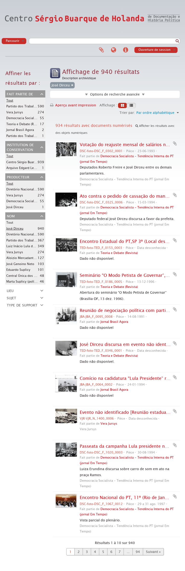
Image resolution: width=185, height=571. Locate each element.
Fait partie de (20, 94)
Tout (9, 100)
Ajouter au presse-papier (174, 143)
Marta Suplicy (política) (23, 281)
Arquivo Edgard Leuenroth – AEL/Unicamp (37, 168)
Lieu (10, 290)
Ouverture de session (155, 50)
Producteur (18, 177)
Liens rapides (125, 50)
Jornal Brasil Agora (20, 130)
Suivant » (153, 552)
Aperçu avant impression (75, 105)
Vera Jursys (14, 112)
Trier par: (127, 113)
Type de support (22, 305)
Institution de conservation (20, 147)
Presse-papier (101, 50)
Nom (11, 216)
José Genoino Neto (20, 264)
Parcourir (12, 41)
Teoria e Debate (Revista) (25, 124)
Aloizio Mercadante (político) (28, 258)
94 (138, 552)
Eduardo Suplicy (18, 270)
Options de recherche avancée (115, 94)
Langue (113, 50)
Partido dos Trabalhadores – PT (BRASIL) (36, 240)
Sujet (11, 297)
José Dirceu (14, 207)
